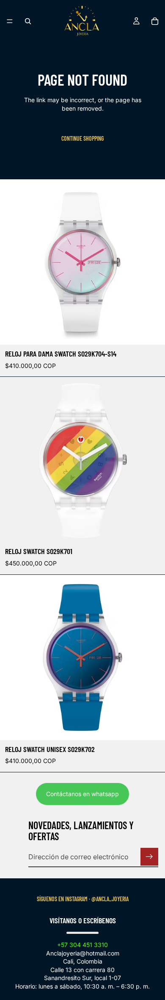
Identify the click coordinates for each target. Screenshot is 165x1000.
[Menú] (9, 21)
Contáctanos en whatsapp (82, 793)
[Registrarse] (149, 857)
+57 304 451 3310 (82, 944)
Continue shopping (82, 138)
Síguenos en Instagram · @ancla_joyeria (83, 899)
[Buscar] (28, 21)
